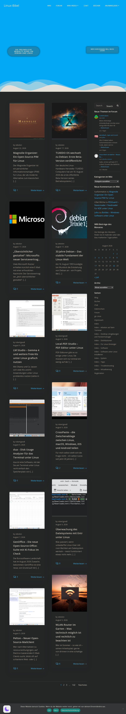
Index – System (100, 358)
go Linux (97, 316)
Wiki (49, 5)
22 (114, 265)
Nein (56, 710)
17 (96, 265)
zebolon (19, 145)
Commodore (103, 116)
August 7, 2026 (19, 537)
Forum (59, 5)
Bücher (96, 5)
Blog (96, 297)
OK (49, 710)
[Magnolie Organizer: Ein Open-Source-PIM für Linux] (27, 121)
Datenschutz (99, 309)
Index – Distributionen (103, 340)
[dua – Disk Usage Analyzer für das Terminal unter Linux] (27, 417)
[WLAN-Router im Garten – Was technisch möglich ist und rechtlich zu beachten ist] (69, 593)
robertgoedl (62, 336)
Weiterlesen (105, 128)
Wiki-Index (72, 5)
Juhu (103, 137)
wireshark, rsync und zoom (108, 135)
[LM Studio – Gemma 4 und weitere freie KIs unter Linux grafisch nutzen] (27, 318)
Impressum (98, 320)
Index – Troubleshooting (104, 366)
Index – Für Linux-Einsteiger (105, 344)
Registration (99, 373)
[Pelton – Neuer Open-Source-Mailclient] (27, 606)
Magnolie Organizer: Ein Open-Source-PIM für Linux (106, 194)
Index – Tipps (99, 362)
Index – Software (101, 348)
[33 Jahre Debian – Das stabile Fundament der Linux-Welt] (69, 219)
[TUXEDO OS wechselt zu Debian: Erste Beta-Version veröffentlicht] (69, 121)
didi (103, 118)
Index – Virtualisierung (103, 369)
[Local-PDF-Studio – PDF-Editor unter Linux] (69, 312)
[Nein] (123, 708)
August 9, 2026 (62, 339)
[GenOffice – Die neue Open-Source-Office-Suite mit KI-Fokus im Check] (27, 510)
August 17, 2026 (62, 148)
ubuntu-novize (107, 159)
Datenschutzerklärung (70, 710)
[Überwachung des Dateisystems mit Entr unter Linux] (69, 497)
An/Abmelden (111, 5)
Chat (86, 5)
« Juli (96, 277)
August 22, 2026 (19, 148)
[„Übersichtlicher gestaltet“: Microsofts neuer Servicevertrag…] (27, 219)
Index (96, 324)
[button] (7, 709)
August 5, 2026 (62, 620)
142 (73, 685)
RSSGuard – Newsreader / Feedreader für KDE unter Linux (106, 205)
